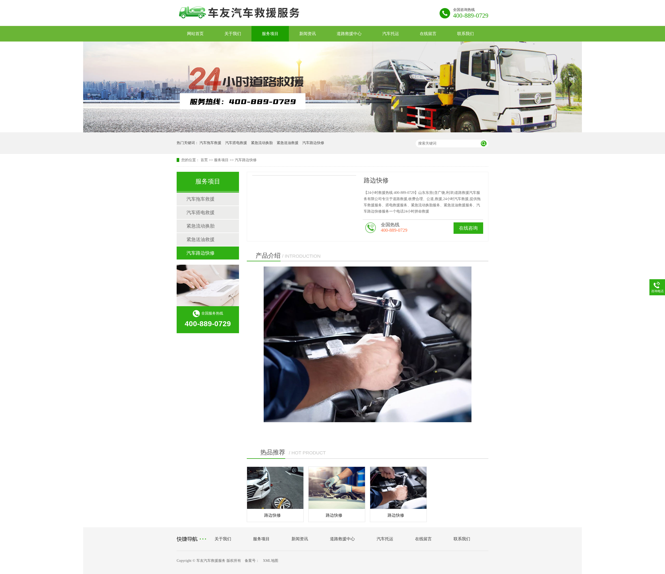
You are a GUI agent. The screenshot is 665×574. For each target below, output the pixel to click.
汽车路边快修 (313, 143)
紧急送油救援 (287, 143)
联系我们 (465, 33)
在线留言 (428, 33)
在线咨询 (468, 228)
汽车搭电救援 (236, 143)
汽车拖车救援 (210, 143)
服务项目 (270, 33)
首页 (204, 160)
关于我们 (232, 33)
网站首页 (195, 33)
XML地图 (270, 561)
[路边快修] (275, 488)
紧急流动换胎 (262, 143)
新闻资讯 (307, 33)
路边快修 (272, 515)
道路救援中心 (349, 33)
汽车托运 (390, 33)
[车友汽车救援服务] (250, 21)
